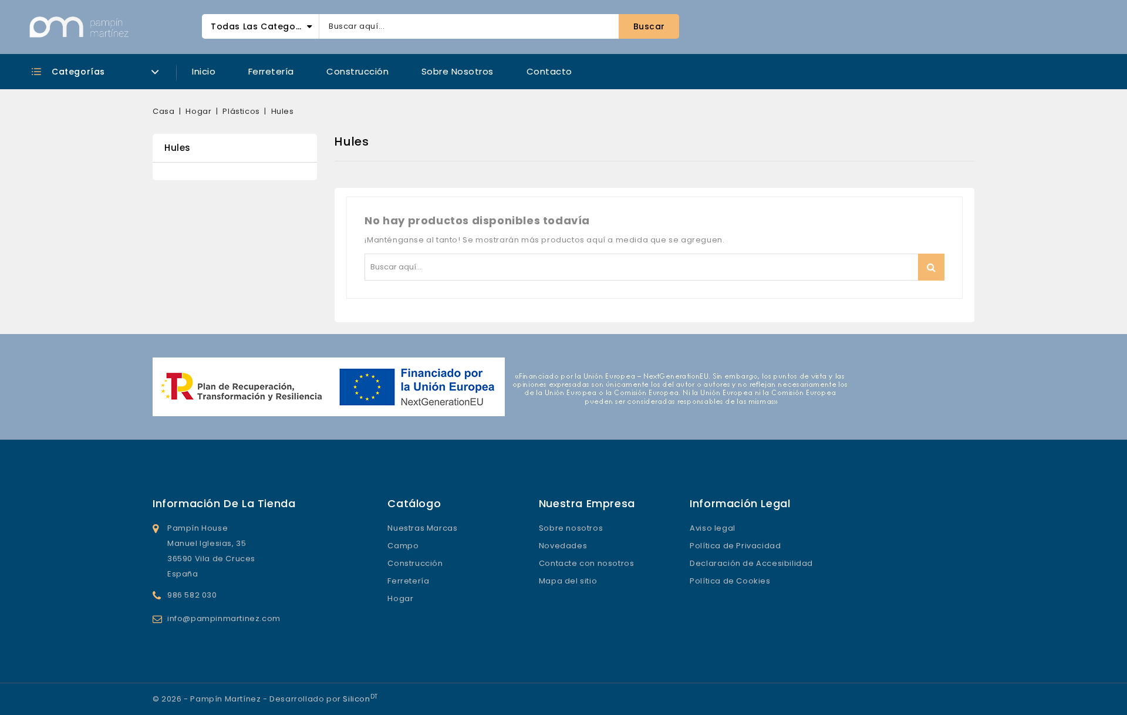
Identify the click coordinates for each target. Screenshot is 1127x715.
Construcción (357, 71)
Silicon (360, 698)
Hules (177, 147)
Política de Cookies (730, 580)
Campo (403, 545)
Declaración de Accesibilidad (751, 563)
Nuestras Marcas (422, 528)
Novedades (563, 545)
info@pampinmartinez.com (224, 618)
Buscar (931, 267)
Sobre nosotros (457, 71)
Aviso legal (712, 528)
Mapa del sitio (568, 580)
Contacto (549, 71)
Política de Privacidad (735, 545)
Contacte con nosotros (587, 563)
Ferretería (271, 71)
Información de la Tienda (224, 503)
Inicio (203, 71)
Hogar (400, 598)
